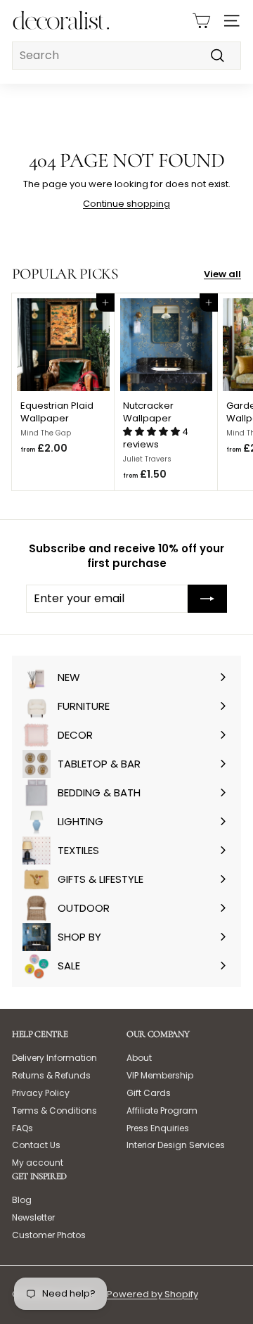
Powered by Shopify (152, 1294)
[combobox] (126, 56)
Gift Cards (148, 1093)
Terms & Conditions (54, 1110)
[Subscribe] (207, 599)
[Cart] (201, 21)
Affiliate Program (161, 1110)
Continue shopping (126, 203)
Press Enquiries (157, 1128)
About (139, 1058)
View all (222, 274)
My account (37, 1163)
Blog (22, 1200)
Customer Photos (49, 1235)
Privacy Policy (41, 1093)
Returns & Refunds (51, 1075)
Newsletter (33, 1217)
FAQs (22, 1128)
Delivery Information (54, 1058)
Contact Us (36, 1145)
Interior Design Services (175, 1145)
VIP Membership (159, 1075)
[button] (152, 431)
